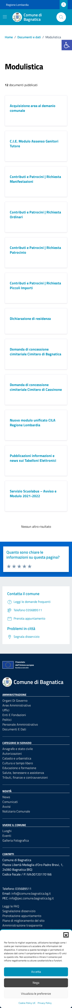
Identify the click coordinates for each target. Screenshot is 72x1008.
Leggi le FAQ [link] (10, 906)
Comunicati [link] (10, 801)
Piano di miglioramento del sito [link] (23, 920)
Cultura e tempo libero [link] (17, 763)
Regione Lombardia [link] (17, 5)
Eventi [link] (6, 835)
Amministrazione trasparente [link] (22, 925)
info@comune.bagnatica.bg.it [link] (31, 893)
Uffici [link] (5, 710)
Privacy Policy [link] (45, 1003)
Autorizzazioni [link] (12, 753)
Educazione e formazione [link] (19, 767)
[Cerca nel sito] (61, 17)
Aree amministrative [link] (16, 705)
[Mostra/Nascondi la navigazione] (4, 16)
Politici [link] (7, 719)
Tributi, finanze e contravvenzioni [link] (25, 777)
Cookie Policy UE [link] (27, 1003)
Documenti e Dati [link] (14, 729)
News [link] (6, 797)
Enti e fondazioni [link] (14, 714)
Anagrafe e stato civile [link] (17, 748)
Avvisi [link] (6, 806)
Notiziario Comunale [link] (16, 811)
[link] (67, 45)
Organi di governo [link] (14, 700)
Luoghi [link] (7, 830)
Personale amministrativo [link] (20, 724)
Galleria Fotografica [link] (15, 840)
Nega (36, 982)
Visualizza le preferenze (36, 993)
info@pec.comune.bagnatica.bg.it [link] (31, 898)
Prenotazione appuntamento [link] (21, 915)
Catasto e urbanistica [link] (16, 758)
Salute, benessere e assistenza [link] (23, 772)
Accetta (36, 971)
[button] (66, 935)
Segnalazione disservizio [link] (18, 911)
